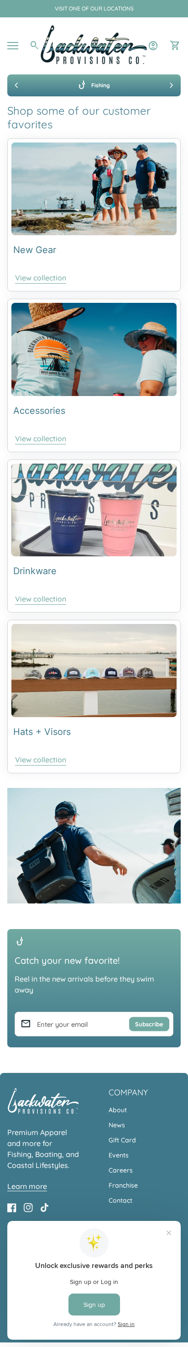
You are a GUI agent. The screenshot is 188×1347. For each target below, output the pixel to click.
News (117, 1125)
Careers (121, 1170)
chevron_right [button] (171, 85)
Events (119, 1155)
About (118, 1110)
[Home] (94, 44)
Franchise (123, 1185)
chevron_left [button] (16, 85)
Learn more (27, 1186)
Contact (120, 1200)
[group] (94, 85)
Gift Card (122, 1140)
